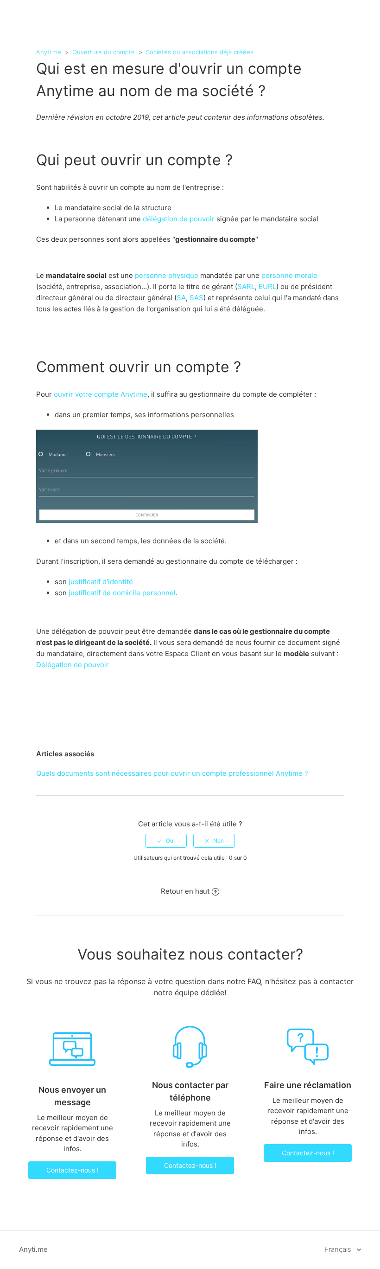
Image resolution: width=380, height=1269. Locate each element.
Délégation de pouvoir (72, 664)
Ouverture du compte (103, 52)
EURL (267, 286)
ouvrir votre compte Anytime (100, 394)
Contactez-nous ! (72, 1170)
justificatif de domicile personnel (122, 592)
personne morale (289, 275)
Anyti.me (48, 52)
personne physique (166, 275)
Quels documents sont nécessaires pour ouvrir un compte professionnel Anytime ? (172, 773)
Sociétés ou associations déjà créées (199, 52)
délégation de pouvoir (179, 218)
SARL (246, 286)
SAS (196, 297)
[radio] (166, 841)
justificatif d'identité (101, 581)
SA (181, 297)
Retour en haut (185, 891)
